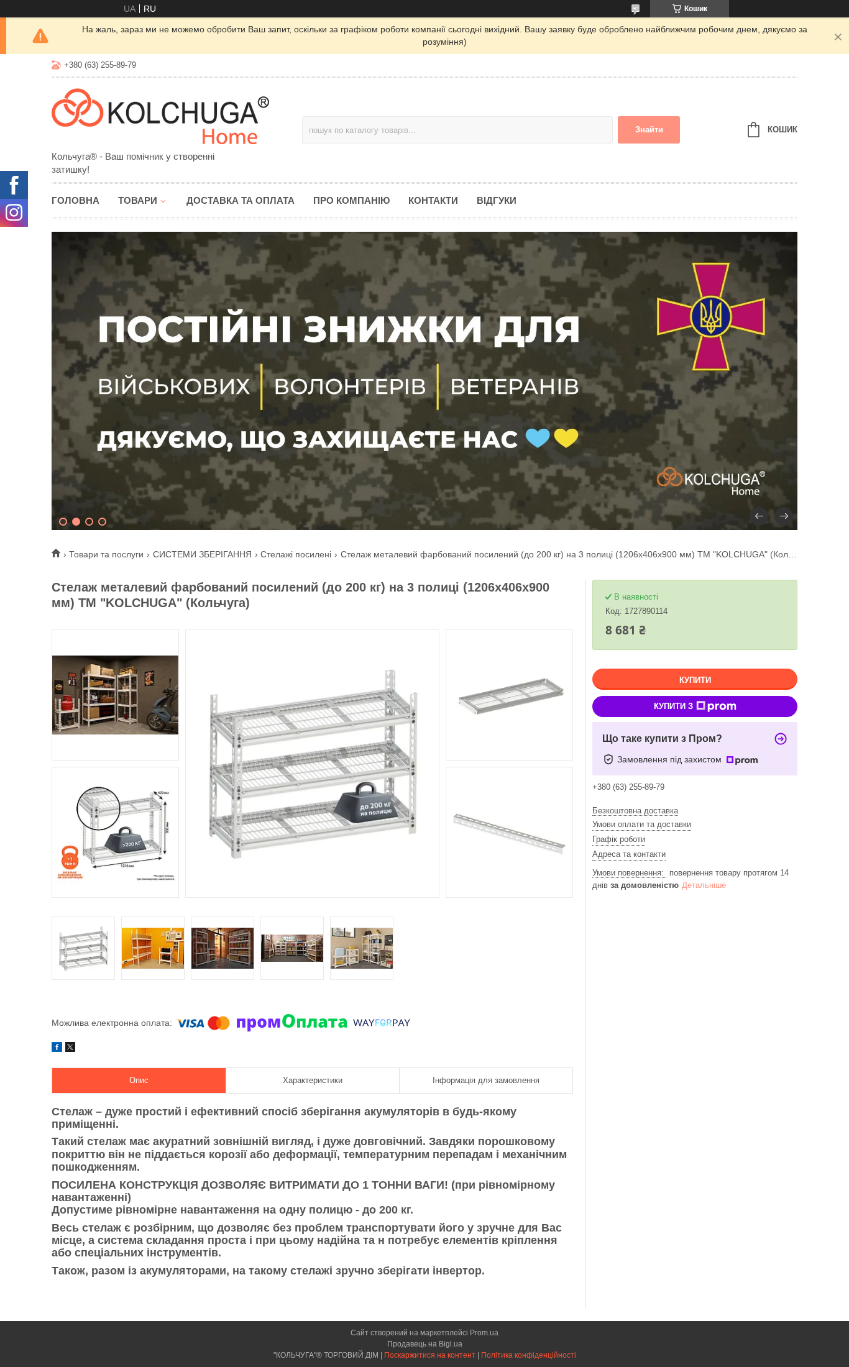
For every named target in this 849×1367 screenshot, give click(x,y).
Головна (75, 200)
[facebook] (57, 1049)
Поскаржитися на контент (429, 1355)
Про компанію (351, 200)
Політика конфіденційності (528, 1355)
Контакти (433, 200)
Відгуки (496, 200)
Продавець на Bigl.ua (424, 1344)
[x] (70, 1049)
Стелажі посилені (295, 554)
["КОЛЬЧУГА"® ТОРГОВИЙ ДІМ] (160, 115)
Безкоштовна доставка (635, 810)
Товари (137, 200)
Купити (695, 680)
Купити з (673, 706)
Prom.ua (484, 1332)
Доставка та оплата (240, 200)
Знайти (649, 129)
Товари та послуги (106, 554)
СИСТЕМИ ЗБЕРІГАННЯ (202, 554)
